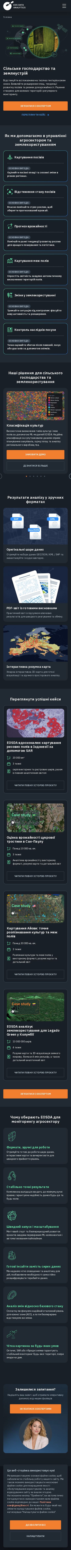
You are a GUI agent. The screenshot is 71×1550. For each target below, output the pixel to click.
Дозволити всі (36, 1524)
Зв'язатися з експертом (35, 105)
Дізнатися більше (35, 465)
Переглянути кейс (33, 114)
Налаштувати (35, 1536)
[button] (26, 476)
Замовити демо (35, 454)
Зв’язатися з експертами (35, 1408)
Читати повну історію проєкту (35, 785)
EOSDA (14, 5)
